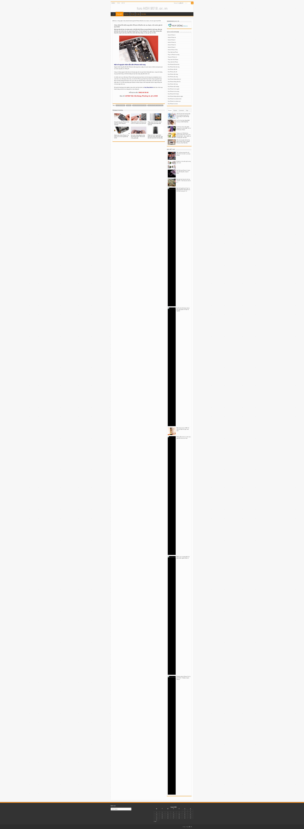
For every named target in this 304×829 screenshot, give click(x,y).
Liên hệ (123, 3)
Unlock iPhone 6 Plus (173, 49)
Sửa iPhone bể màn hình (173, 64)
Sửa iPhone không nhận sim (174, 79)
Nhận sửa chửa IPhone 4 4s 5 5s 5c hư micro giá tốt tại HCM (121, 136)
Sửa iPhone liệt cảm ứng (173, 66)
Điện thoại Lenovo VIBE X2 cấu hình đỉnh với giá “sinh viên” (182, 429)
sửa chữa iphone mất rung (139, 105)
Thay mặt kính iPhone (173, 62)
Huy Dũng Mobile (120, 105)
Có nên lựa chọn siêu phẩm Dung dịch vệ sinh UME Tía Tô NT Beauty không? (183, 128)
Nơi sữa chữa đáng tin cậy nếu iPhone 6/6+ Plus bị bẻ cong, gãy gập (138, 136)
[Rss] (174, 3)
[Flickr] (177, 3)
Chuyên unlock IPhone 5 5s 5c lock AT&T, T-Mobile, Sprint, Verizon (183, 678)
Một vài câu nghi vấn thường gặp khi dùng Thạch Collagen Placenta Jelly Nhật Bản (183, 141)
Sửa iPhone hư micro (173, 103)
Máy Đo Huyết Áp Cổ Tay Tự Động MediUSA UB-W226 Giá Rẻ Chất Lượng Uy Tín (183, 190)
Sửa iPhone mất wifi (172, 69)
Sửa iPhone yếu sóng (173, 76)
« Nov (155, 821)
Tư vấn (137, 14)
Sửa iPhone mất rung (173, 84)
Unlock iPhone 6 (171, 47)
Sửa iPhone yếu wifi (172, 71)
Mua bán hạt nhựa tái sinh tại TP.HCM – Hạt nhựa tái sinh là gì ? (183, 181)
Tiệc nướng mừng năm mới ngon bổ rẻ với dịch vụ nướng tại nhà (183, 154)
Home (118, 3)
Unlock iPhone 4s (172, 37)
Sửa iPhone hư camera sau (174, 101)
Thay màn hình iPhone (173, 59)
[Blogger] (181, 3)
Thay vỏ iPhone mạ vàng (173, 54)
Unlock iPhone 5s (172, 42)
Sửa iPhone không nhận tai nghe (175, 96)
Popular (175, 110)
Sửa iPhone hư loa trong (173, 91)
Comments (181, 110)
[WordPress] (182, 3)
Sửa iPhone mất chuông (173, 86)
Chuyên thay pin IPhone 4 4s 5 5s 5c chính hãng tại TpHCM (121, 123)
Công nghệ (119, 14)
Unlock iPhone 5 (171, 39)
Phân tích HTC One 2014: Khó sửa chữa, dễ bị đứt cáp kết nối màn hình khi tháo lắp (155, 136)
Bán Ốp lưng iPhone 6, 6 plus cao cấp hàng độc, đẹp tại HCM (183, 172)
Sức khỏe (143, 14)
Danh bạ (126, 14)
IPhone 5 (129, 105)
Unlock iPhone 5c (172, 44)
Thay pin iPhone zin (172, 57)
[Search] (192, 3)
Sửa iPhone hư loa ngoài (173, 89)
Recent (169, 110)
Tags (187, 110)
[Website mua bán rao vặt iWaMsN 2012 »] (152, 8)
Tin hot (132, 14)
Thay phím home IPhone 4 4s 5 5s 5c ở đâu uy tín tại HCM (138, 122)
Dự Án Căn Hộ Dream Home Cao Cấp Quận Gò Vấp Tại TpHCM (183, 309)
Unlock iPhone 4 (171, 35)
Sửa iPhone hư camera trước (174, 98)
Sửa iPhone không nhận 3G (174, 81)
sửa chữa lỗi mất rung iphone (155, 105)
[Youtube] (179, 3)
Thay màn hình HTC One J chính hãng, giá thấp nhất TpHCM (155, 123)
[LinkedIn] (176, 3)
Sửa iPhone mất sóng (173, 74)
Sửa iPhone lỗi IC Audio (173, 93)
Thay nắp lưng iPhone (173, 52)
